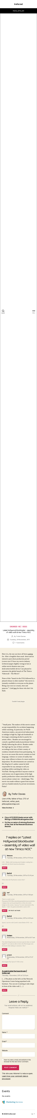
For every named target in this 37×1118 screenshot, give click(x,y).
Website (5, 1050)
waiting (30, 654)
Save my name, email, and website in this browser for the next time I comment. (17, 1061)
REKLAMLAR (18, 11)
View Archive (8, 808)
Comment (5, 1013)
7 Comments (19, 643)
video (24, 626)
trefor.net (18, 4)
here (15, 688)
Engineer (13, 626)
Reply (5, 867)
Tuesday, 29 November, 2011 (20, 640)
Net (19, 626)
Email (4, 1041)
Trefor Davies (21, 636)
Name (4, 1032)
